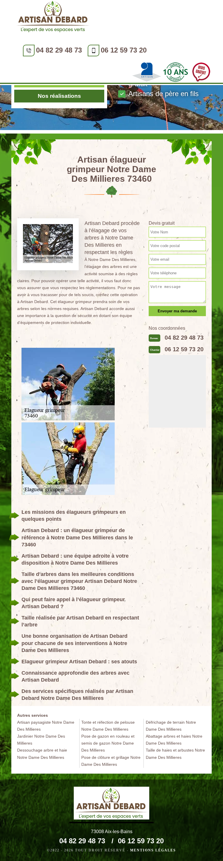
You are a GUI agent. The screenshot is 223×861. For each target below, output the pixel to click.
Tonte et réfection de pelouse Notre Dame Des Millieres (108, 726)
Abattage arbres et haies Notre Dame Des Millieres (174, 739)
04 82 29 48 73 (59, 50)
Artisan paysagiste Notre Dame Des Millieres (45, 726)
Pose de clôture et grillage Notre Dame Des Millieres (111, 761)
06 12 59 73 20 (124, 50)
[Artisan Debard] (53, 17)
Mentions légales (153, 850)
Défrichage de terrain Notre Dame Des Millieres (171, 726)
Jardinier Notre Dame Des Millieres (41, 739)
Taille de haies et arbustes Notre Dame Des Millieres (175, 753)
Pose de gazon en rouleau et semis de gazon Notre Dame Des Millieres (107, 743)
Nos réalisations (59, 96)
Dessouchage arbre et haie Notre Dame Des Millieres (42, 753)
